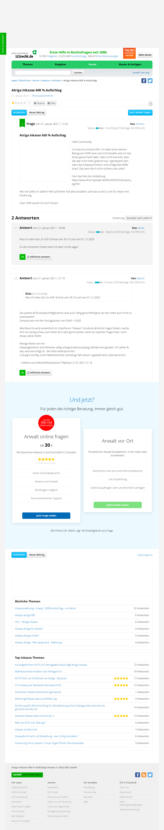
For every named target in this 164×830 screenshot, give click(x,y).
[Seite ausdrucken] (150, 103)
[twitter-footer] (150, 774)
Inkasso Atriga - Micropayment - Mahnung (38, 642)
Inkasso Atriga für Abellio (29, 629)
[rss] (143, 774)
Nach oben (144, 555)
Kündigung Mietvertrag (59, 811)
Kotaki (141, 228)
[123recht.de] (24, 54)
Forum (92, 64)
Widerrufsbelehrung (129, 810)
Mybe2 (140, 278)
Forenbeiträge (79, 56)
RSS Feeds (53, 792)
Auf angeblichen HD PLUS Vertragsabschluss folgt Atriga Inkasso (51, 665)
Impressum (125, 792)
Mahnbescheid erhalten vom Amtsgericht (38, 671)
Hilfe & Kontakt (3, 43)
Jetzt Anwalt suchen (118, 504)
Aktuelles (88, 797)
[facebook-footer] (137, 774)
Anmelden (17, 802)
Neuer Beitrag (36, 112)
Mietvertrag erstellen (58, 816)
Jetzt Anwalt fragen (140, 112)
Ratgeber (52, 56)
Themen (28, 64)
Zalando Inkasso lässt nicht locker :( (34, 716)
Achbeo (140, 124)
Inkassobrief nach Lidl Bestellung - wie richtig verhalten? (46, 736)
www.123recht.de (21, 81)
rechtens (56, 81)
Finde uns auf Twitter (58, 797)
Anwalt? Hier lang (141, 73)
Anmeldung (89, 787)
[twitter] (150, 80)
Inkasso (45, 81)
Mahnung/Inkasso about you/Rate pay (36, 699)
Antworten (19, 112)
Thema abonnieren (42, 96)
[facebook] (143, 80)
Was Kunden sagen (21, 807)
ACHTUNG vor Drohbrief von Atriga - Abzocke (41, 678)
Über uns (124, 787)
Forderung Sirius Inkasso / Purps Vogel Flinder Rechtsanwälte (49, 743)
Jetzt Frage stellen (46, 515)
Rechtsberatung (19, 797)
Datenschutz (126, 797)
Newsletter (53, 787)
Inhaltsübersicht (20, 787)
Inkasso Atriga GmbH (27, 635)
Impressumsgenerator (59, 807)
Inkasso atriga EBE (25, 615)
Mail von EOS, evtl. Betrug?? (30, 723)
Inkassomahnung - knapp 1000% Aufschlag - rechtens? (45, 608)
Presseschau (18, 811)
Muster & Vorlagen (130, 64)
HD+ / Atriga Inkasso (26, 622)
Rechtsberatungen (108, 56)
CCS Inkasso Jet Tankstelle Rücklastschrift (38, 685)
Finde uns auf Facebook (59, 802)
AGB (86, 802)
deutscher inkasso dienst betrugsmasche (38, 692)
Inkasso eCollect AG (26, 729)
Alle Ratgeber (18, 816)
